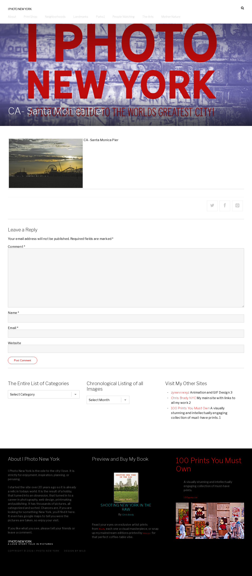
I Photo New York (20, 9)
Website (14, 343)
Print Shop (30, 16)
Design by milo (75, 551)
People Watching (123, 16)
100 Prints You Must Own (190, 408)
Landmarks (80, 16)
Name (13, 313)
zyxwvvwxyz (180, 392)
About (12, 16)
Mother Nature (170, 16)
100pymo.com (190, 497)
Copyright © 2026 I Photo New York (33, 551)
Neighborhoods (55, 16)
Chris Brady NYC (183, 398)
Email (13, 328)
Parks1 (100, 16)
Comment (16, 247)
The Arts (148, 16)
